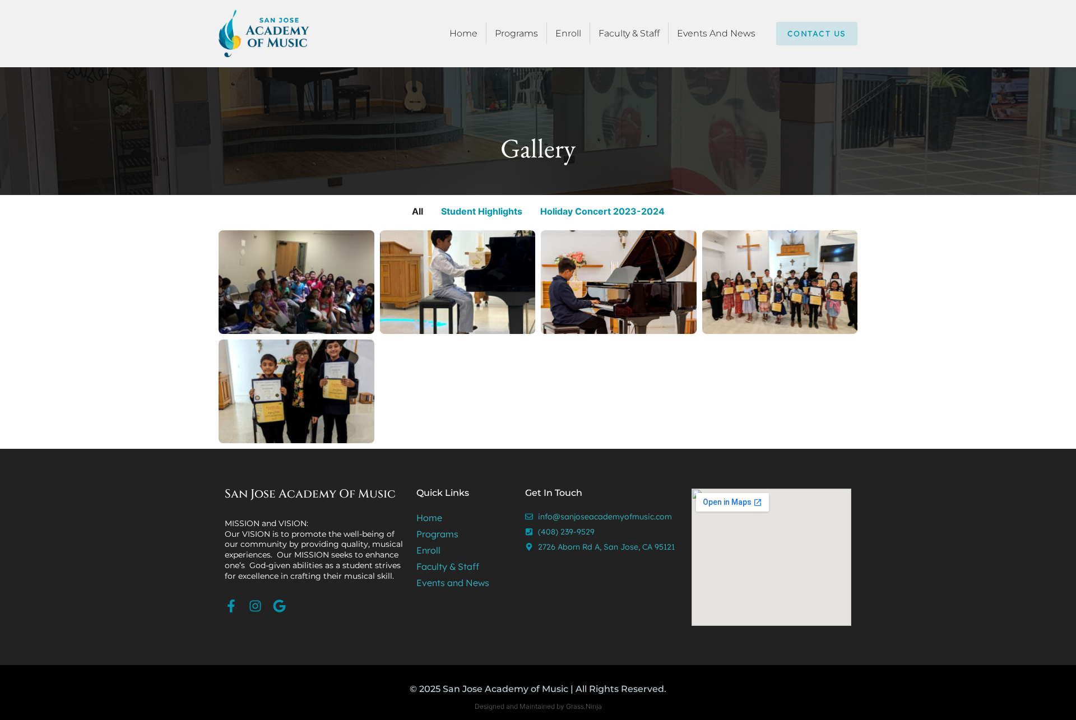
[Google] (279, 606)
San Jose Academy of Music (310, 494)
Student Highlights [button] (481, 211)
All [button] (417, 211)
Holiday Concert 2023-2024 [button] (602, 211)
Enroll (568, 33)
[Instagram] (255, 606)
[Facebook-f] (231, 606)
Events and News (716, 33)
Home (463, 33)
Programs (516, 33)
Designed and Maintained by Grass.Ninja (538, 706)
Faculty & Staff (629, 33)
